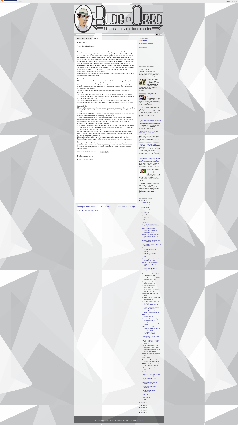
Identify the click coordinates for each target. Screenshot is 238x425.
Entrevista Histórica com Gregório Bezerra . (149, 379)
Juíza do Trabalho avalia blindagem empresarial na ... (151, 225)
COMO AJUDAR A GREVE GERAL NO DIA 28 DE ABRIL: (149, 264)
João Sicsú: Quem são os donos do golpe (149, 286)
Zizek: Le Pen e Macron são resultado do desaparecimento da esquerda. (149, 145)
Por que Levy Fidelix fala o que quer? (153, 170)
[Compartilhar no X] (104, 152)
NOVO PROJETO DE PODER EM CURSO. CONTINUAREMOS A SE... (151, 303)
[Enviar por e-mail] (101, 152)
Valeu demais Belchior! (149, 228)
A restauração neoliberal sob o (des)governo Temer (151, 259)
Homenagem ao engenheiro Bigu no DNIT (152, 95)
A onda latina (146, 357)
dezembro (146, 202)
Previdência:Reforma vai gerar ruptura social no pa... (151, 319)
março (145, 394)
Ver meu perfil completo (146, 43)
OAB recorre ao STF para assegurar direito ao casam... (151, 327)
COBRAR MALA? (144, 69)
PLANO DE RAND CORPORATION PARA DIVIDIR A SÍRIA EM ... (149, 332)
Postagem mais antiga (126, 207)
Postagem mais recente (86, 207)
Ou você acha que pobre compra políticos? (149, 231)
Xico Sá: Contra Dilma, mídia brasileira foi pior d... (150, 337)
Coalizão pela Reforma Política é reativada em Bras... (151, 274)
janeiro (145, 399)
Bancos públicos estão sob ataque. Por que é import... (150, 346)
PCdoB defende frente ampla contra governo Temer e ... (150, 364)
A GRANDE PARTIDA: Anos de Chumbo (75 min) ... (151, 375)
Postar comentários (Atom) (90, 210)
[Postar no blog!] (102, 152)
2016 (142, 402)
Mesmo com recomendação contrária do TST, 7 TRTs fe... (150, 236)
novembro (146, 205)
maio (144, 219)
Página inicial (106, 207)
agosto (145, 212)
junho (144, 217)
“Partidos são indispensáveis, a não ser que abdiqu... (151, 307)
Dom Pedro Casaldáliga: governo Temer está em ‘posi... (150, 255)
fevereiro (145, 397)
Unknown (144, 40)
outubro (145, 207)
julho (144, 214)
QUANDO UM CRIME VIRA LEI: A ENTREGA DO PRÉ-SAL (149, 184)
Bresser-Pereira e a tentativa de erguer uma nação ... (150, 290)
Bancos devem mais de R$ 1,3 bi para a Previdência (151, 278)
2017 (142, 200)
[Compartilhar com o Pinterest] (108, 152)
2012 (142, 412)
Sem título (145, 372)
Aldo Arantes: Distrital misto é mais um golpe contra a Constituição (150, 159)
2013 (142, 410)
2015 (142, 405)
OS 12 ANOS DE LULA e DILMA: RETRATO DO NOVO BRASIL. (148, 132)
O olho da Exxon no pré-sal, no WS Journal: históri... (151, 350)
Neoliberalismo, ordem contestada (148, 390)
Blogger (141, 420)
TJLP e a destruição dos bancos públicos (149, 315)
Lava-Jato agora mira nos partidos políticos (149, 383)
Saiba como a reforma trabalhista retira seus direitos (149, 249)
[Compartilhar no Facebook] (106, 152)
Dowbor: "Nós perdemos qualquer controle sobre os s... (150, 270)
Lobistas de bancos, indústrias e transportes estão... (151, 240)
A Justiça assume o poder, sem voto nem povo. (151, 298)
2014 (142, 407)
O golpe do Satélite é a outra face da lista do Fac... (150, 282)
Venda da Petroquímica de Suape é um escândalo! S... (151, 311)
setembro (145, 210)
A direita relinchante (152, 79)
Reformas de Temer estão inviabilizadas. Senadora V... (151, 360)
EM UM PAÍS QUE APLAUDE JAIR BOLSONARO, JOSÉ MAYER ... (150, 342)
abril (144, 222)
